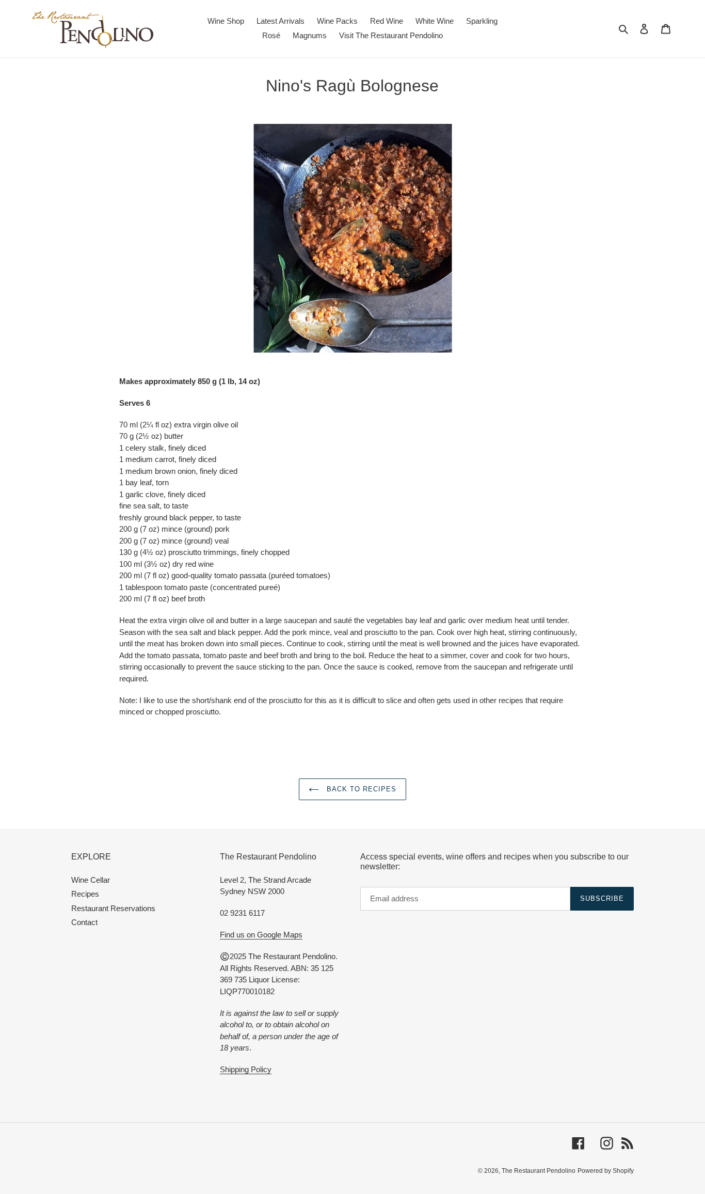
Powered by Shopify (606, 1170)
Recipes (85, 893)
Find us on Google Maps (261, 934)
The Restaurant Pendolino (538, 1170)
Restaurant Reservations (113, 908)
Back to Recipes (360, 789)
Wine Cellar (90, 879)
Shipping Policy (245, 1069)
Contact (84, 922)
